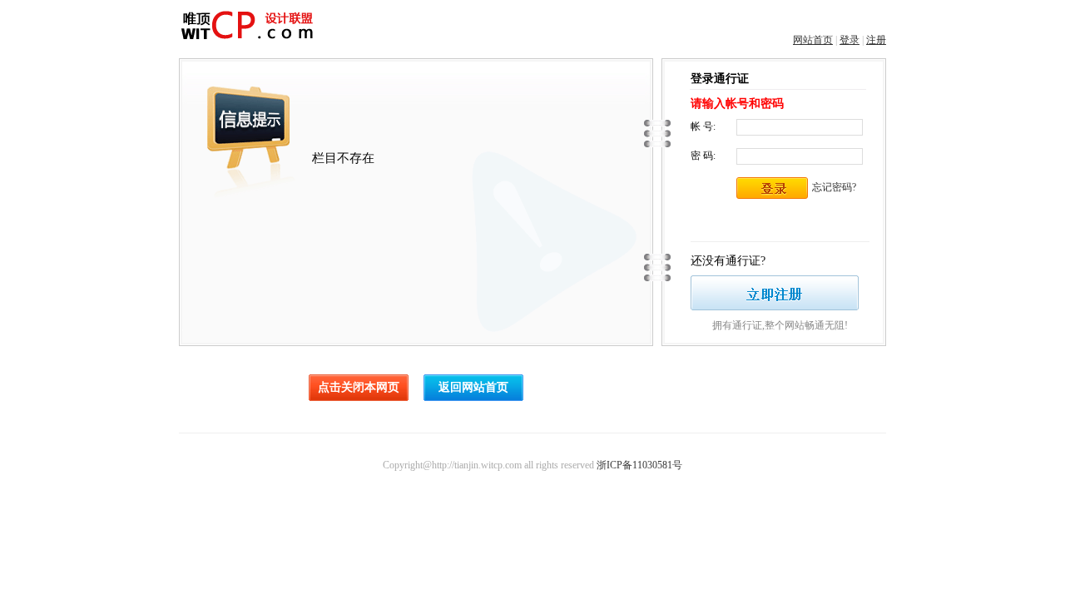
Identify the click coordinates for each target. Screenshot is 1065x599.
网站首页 (813, 40)
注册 (876, 40)
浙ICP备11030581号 (639, 465)
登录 (849, 40)
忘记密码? (834, 187)
